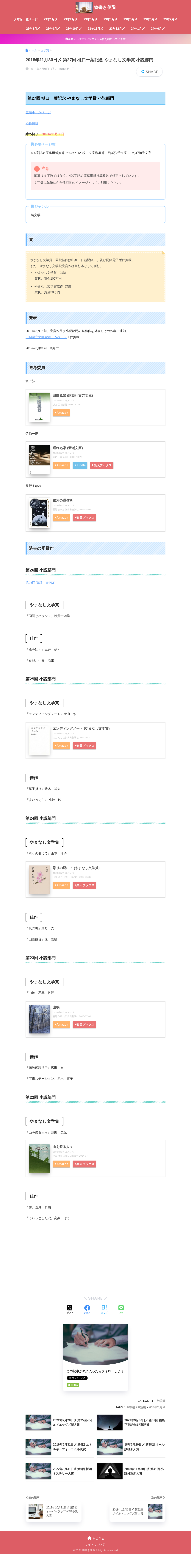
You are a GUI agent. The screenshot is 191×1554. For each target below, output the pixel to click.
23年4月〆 (111, 19)
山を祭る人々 (63, 1147)
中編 (132, 1407)
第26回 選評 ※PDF (40, 583)
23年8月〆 (33, 28)
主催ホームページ (38, 112)
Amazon (62, 412)
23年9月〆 (53, 28)
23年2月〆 (71, 19)
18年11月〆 (158, 1407)
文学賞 (160, 1401)
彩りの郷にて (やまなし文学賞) (76, 868)
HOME (98, 1538)
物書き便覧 (105, 7)
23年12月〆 (117, 28)
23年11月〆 (95, 28)
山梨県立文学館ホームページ (46, 337)
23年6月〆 (150, 19)
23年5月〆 (130, 19)
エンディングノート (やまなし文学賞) (81, 728)
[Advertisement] (95, 1263)
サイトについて (95, 1544)
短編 (143, 1407)
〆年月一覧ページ (26, 19)
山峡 (56, 1007)
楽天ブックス (103, 465)
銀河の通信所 (63, 500)
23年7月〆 (170, 19)
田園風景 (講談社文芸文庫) (73, 395)
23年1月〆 (51, 19)
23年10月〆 (74, 28)
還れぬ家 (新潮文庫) (68, 448)
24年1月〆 (138, 28)
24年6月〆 (158, 28)
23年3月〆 (91, 19)
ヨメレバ (69, 400)
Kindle (81, 465)
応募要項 (32, 123)
